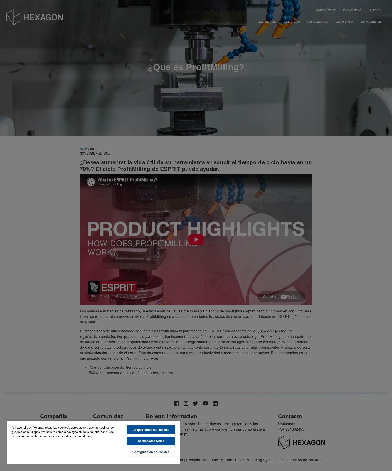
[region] (93, 442)
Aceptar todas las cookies (150, 430)
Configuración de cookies (150, 452)
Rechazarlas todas (151, 441)
